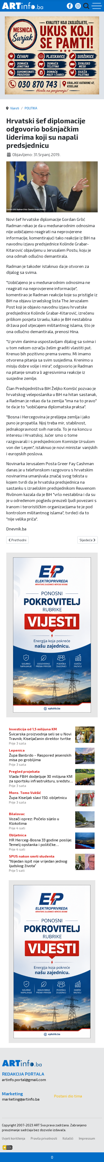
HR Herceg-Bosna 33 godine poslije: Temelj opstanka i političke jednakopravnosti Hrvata (40, 842)
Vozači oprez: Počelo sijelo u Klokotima (34, 820)
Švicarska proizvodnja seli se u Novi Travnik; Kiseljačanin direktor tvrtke (40, 736)
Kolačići (68, 1138)
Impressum (87, 1138)
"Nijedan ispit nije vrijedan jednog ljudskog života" (38, 863)
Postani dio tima (68, 1096)
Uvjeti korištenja (13, 1138)
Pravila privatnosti (44, 1138)
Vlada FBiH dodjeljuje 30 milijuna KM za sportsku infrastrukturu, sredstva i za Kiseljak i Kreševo (41, 778)
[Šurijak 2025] (52, 55)
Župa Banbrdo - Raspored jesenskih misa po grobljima (40, 757)
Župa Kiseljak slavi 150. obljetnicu (38, 797)
